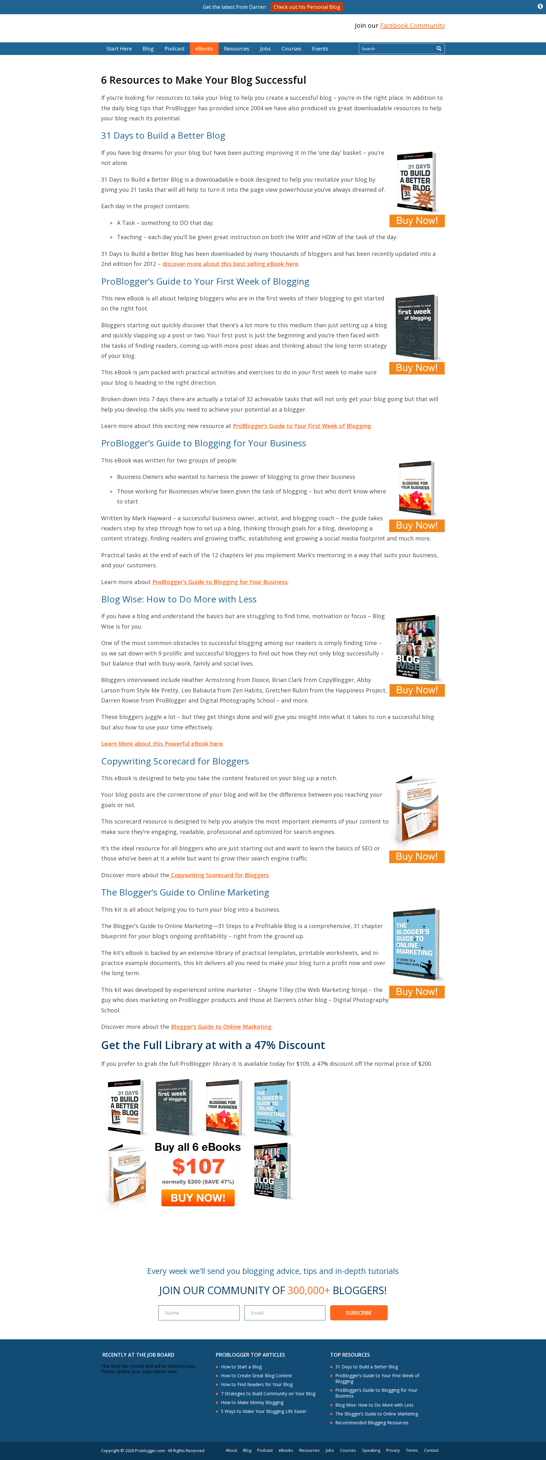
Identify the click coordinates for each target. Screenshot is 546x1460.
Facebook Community (412, 25)
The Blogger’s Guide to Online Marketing (376, 1414)
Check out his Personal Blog (307, 6)
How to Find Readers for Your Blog (257, 1384)
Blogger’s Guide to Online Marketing (221, 1026)
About (231, 1450)
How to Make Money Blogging (252, 1402)
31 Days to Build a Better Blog (366, 1367)
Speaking (371, 1450)
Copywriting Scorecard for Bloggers (219, 875)
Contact (431, 1450)
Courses (291, 48)
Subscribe (359, 1312)
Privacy (393, 1450)
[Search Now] (439, 49)
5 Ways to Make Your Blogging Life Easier (263, 1411)
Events (320, 48)
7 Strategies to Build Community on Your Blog (268, 1394)
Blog (14, 37)
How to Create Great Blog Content (256, 1376)
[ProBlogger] (146, 26)
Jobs (265, 48)
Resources (236, 48)
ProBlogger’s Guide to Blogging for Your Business (220, 582)
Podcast (175, 48)
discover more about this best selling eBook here (230, 264)
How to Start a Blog (241, 1367)
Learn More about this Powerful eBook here (162, 743)
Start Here (119, 48)
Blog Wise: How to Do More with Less (374, 1405)
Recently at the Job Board (138, 1354)
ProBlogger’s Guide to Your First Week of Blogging (302, 426)
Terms (412, 1450)
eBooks (204, 48)
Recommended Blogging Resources (372, 1423)
